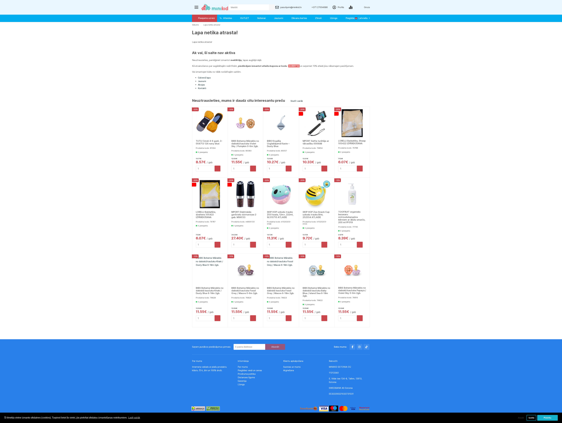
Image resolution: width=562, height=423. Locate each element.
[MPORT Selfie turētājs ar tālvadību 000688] (317, 123)
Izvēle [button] (531, 418)
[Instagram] (359, 347)
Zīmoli (318, 18)
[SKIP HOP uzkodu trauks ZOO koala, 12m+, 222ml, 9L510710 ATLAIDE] (281, 194)
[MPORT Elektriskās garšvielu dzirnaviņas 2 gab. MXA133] (245, 194)
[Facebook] (352, 347)
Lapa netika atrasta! (211, 25)
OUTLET (244, 18)
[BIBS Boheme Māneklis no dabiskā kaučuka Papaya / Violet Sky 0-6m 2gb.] (352, 270)
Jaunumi (278, 18)
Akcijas (201, 84)
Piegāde (349, 18)
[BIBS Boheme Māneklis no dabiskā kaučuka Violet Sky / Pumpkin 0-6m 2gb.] (245, 123)
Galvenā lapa (204, 77)
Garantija (242, 381)
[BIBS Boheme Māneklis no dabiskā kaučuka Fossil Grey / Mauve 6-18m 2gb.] (281, 270)
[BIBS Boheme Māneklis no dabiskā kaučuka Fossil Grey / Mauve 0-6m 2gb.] (245, 270)
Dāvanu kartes (298, 18)
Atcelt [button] (521, 418)
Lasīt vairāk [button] (134, 417)
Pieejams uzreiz (206, 18)
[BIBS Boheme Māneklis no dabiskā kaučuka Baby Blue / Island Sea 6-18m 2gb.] (317, 270)
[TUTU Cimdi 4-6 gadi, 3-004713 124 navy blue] (210, 123)
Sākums (195, 25)
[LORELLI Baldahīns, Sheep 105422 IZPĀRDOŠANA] (352, 123)
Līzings (333, 18)
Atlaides (227, 18)
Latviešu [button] (363, 18)
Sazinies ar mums (292, 366)
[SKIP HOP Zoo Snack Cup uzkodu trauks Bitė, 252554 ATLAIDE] (317, 194)
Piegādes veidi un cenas (250, 370)
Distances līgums (247, 377)
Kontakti (202, 88)
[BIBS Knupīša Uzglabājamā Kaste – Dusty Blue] (281, 123)
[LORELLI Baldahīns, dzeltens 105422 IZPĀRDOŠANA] (210, 194)
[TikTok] (366, 347)
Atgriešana (288, 370)
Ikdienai (261, 18)
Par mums (243, 366)
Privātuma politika (247, 373)
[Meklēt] (272, 7)
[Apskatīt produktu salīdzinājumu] (351, 7)
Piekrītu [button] (547, 418)
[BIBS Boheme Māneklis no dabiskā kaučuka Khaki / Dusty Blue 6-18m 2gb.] (210, 270)
